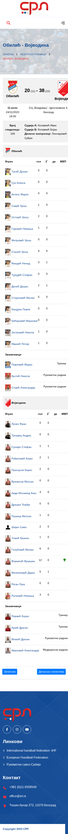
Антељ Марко (20, 194)
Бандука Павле (20, 309)
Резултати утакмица (33, 54)
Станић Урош (19, 251)
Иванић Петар (20, 343)
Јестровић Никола (22, 332)
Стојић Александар (23, 387)
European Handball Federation (27, 757)
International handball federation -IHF (31, 750)
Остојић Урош (20, 217)
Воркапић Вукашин (23, 561)
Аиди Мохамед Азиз (23, 493)
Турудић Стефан (21, 274)
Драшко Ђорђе (20, 504)
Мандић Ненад (20, 263)
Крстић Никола (20, 376)
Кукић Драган (19, 627)
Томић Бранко (20, 538)
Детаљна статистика (51, 671)
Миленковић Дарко (23, 572)
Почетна (8, 54)
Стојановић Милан (23, 297)
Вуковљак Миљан (22, 481)
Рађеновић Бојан (22, 458)
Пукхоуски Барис (21, 470)
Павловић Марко (21, 364)
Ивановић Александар (25, 650)
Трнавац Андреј (21, 435)
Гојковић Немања (22, 228)
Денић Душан (19, 286)
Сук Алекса (18, 182)
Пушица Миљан (21, 516)
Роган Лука (18, 584)
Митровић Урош (21, 240)
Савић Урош (19, 205)
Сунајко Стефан (21, 446)
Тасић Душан (19, 171)
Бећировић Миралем (24, 320)
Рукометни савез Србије (24, 764)
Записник (9, 671)
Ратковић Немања (22, 595)
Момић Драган (20, 639)
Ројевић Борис (20, 616)
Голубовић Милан (22, 549)
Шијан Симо (19, 527)
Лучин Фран (18, 423)
